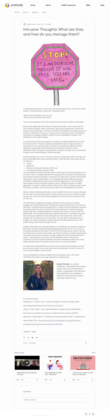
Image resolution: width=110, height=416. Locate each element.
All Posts (17, 12)
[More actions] (86, 24)
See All (93, 352)
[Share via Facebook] (24, 337)
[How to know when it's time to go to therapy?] (82, 363)
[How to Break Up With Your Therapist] (55, 363)
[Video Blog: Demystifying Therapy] (27, 363)
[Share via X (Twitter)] (28, 337)
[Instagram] (86, 414)
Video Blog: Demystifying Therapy (26, 373)
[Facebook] (89, 414)
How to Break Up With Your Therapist (53, 373)
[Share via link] (36, 337)
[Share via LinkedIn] (32, 337)
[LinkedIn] (93, 414)
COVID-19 (25, 12)
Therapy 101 (35, 12)
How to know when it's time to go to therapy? (83, 373)
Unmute (44, 12)
